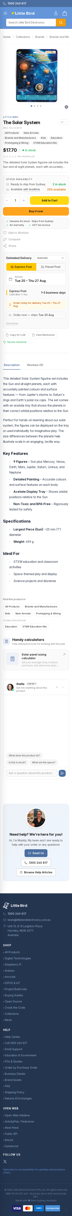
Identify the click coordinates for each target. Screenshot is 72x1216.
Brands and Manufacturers (20, 137)
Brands (39, 36)
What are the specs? (43, 762)
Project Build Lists (16, 989)
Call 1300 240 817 (16, 1043)
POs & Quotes (13, 1061)
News (8, 1019)
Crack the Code (15, 1007)
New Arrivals (31, 132)
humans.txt (11, 1146)
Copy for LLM (17, 334)
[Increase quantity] (24, 200)
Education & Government (20, 1055)
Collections (23, 36)
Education (56, 137)
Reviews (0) (35, 365)
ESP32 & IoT (12, 983)
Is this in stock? (17, 762)
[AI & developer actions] (64, 122)
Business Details (15, 1073)
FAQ (7, 1086)
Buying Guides (14, 995)
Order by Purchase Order (21, 1067)
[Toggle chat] (63, 687)
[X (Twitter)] (5, 1161)
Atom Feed (11, 1127)
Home (7, 36)
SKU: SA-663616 (12, 127)
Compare (14, 239)
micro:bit (10, 976)
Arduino (10, 970)
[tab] (21, 267)
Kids (43, 137)
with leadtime (31, 189)
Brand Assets (13, 1080)
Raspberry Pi (13, 964)
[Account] (56, 13)
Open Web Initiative (17, 1115)
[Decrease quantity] (7, 200)
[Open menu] (5, 13)
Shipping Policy (14, 1092)
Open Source (13, 1001)
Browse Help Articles (38, 872)
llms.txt (9, 1140)
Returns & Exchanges (18, 1098)
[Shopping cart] (64, 13)
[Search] (61, 22)
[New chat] (57, 687)
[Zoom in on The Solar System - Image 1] (36, 76)
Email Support (13, 1049)
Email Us (38, 853)
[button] (31, 106)
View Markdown (45, 334)
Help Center (12, 1036)
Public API (11, 1133)
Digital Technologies (18, 958)
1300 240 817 (38, 862)
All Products (12, 132)
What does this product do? (24, 755)
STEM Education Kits (45, 142)
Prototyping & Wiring (16, 142)
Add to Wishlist (18, 232)
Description (12, 365)
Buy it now (36, 211)
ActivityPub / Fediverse (19, 1121)
